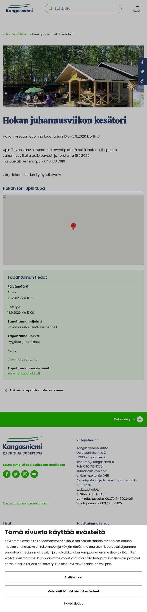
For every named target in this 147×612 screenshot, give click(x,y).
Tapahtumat (20, 34)
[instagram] (25, 474)
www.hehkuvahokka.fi (23, 373)
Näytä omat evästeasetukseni (25, 503)
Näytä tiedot (73, 603)
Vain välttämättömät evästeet (74, 591)
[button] (73, 226)
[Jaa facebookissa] (142, 62)
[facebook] (7, 474)
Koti (5, 34)
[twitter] (16, 474)
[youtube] (34, 474)
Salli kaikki (73, 577)
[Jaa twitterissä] (142, 71)
